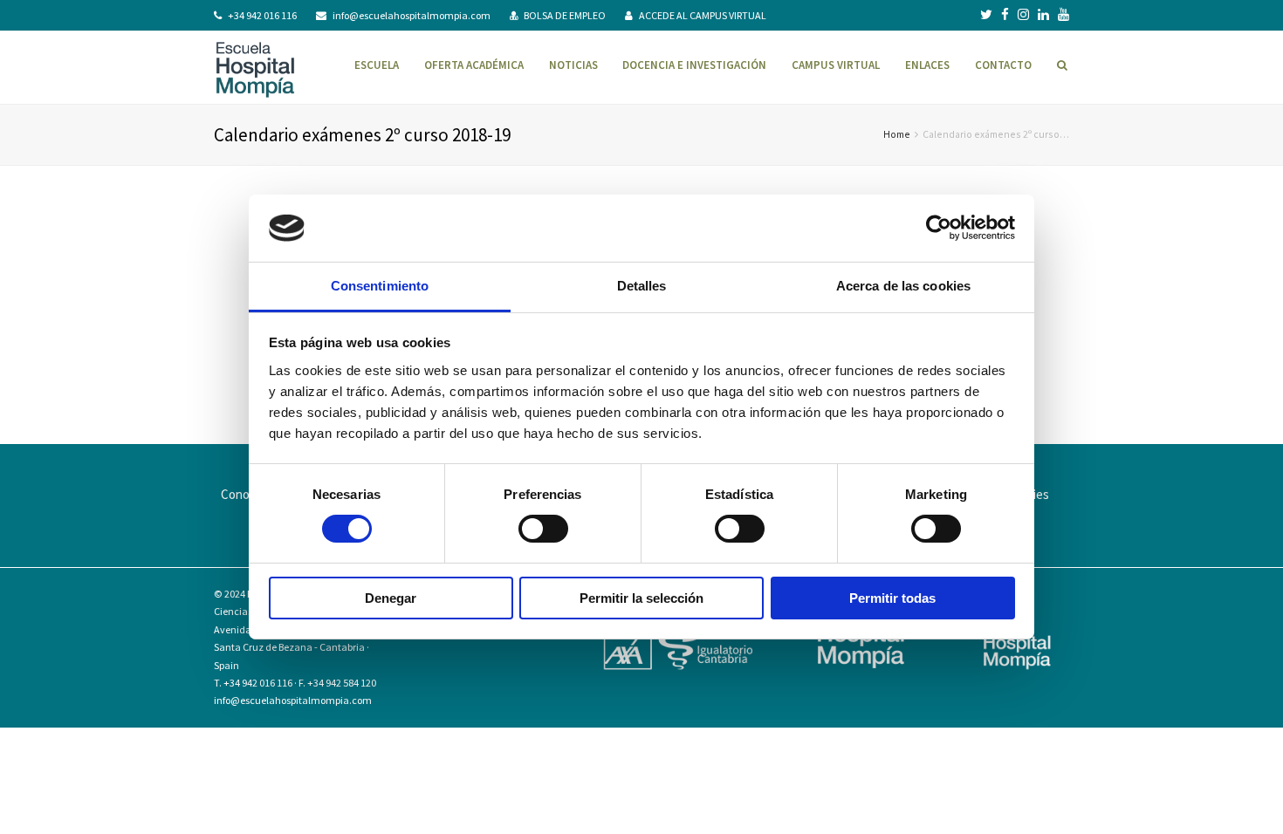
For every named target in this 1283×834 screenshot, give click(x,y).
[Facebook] (1005, 15)
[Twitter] (986, 15)
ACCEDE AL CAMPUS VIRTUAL (702, 15)
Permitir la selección (641, 598)
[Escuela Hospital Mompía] (255, 67)
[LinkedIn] (1043, 15)
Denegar (390, 598)
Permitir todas (892, 598)
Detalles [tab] (642, 285)
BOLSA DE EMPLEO (565, 15)
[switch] (543, 529)
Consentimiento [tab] (380, 285)
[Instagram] (1023, 15)
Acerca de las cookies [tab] (903, 285)
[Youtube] (1063, 15)
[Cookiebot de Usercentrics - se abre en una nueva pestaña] (938, 228)
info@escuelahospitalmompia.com (412, 15)
